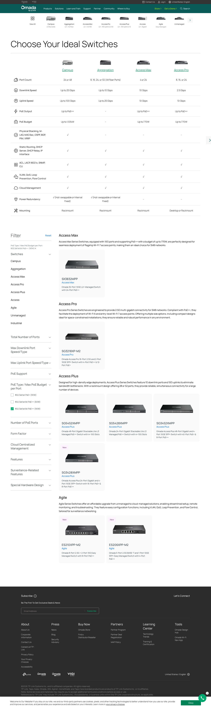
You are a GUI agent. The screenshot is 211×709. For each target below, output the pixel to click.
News (53, 629)
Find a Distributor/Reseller (87, 636)
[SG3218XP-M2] (81, 335)
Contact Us (26, 642)
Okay (190, 702)
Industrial (16, 323)
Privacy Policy (27, 654)
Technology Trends (148, 635)
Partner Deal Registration (116, 636)
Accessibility (26, 666)
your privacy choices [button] (115, 704)
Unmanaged (18, 315)
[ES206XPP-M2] (129, 529)
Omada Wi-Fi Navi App (180, 638)
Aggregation (105, 70)
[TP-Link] (26, 674)
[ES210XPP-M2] (81, 529)
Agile (14, 307)
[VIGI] (71, 674)
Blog (53, 634)
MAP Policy (116, 642)
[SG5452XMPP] (81, 407)
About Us (25, 629)
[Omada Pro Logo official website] (24, 2)
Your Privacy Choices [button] (26, 660)
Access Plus (18, 292)
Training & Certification (148, 643)
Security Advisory (55, 640)
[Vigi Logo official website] (34, 2)
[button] (148, 2)
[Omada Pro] (56, 674)
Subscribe (91, 611)
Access (15, 300)
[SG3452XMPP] (176, 407)
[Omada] (41, 674)
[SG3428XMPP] (81, 457)
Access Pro (181, 70)
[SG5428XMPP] (129, 407)
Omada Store (84, 629)
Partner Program (118, 629)
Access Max (143, 70)
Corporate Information (26, 636)
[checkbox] (31, 395)
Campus (67, 70)
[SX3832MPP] (81, 263)
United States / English (175, 674)
